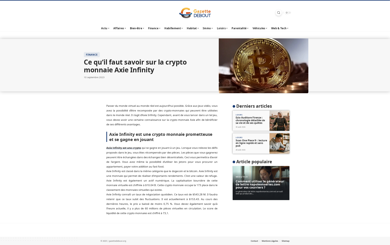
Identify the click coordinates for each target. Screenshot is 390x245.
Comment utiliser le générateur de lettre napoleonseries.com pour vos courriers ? (260, 184)
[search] (279, 13)
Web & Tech (242, 177)
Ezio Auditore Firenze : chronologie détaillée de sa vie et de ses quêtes (250, 120)
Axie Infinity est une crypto (123, 148)
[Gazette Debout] (195, 13)
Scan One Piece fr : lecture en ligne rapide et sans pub (251, 143)
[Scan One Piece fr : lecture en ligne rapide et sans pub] (279, 143)
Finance (92, 54)
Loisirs (239, 115)
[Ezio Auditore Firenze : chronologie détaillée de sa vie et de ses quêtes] (279, 121)
